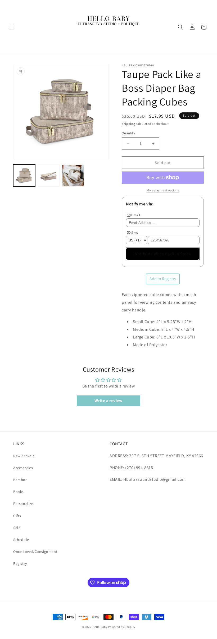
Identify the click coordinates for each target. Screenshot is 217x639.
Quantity (128, 133)
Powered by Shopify (121, 627)
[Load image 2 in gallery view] (49, 176)
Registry (20, 563)
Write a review (108, 400)
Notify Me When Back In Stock (163, 253)
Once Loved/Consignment (35, 551)
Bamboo (20, 479)
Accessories (23, 467)
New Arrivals (23, 455)
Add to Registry (163, 278)
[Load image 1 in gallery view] (24, 176)
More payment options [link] (163, 190)
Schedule (21, 539)
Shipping (128, 124)
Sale (16, 527)
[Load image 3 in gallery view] (73, 176)
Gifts (17, 515)
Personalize (23, 503)
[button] (11, 27)
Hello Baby (100, 627)
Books (18, 491)
